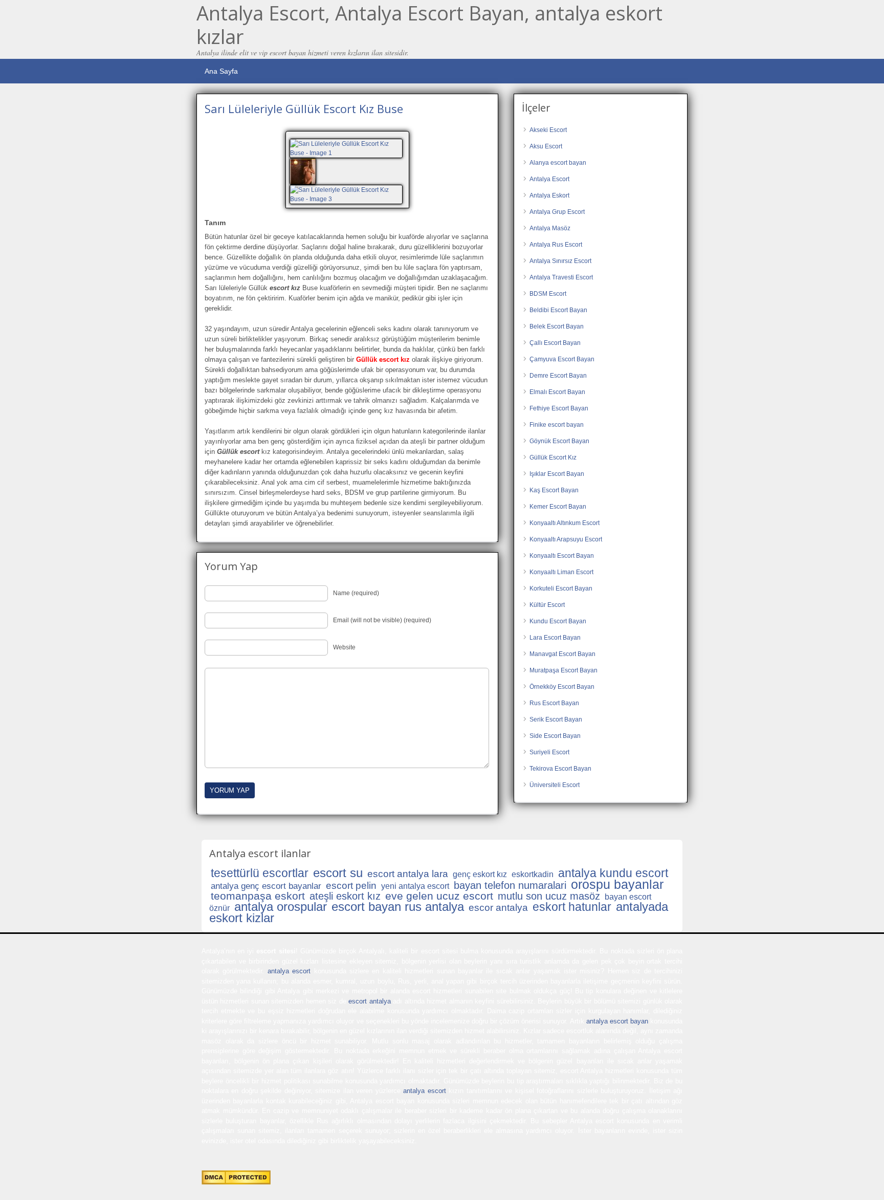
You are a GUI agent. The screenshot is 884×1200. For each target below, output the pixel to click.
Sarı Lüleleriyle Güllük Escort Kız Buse (304, 108)
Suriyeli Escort (549, 752)
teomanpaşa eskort (258, 896)
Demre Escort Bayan (558, 375)
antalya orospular (280, 906)
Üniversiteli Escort (554, 785)
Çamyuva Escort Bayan (561, 359)
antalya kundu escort (613, 873)
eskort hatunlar (572, 906)
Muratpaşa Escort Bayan (563, 670)
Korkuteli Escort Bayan (560, 588)
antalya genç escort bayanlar (266, 886)
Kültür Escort (547, 604)
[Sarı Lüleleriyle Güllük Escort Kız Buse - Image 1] (347, 147)
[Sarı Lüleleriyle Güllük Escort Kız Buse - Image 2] (304, 170)
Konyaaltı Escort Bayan (561, 555)
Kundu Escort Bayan (557, 621)
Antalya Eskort (549, 195)
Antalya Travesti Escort (561, 277)
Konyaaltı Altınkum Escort (564, 523)
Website (344, 647)
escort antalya (369, 1001)
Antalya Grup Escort (557, 211)
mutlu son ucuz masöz (549, 896)
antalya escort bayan (617, 1021)
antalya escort (289, 971)
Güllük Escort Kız (553, 457)
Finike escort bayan (556, 424)
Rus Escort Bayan (554, 703)
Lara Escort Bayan (555, 637)
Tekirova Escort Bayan (560, 768)
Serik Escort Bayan (555, 719)
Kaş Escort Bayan (554, 490)
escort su (338, 873)
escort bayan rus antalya (398, 906)
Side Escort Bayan (555, 735)
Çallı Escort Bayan (555, 342)
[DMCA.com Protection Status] (236, 1182)
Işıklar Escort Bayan (556, 473)
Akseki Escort (548, 130)
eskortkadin (533, 874)
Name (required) (356, 593)
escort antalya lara (407, 873)
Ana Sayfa (221, 71)
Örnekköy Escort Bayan (561, 686)
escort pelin (351, 885)
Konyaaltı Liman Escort (561, 572)
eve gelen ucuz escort (439, 896)
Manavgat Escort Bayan (562, 654)
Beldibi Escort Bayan (558, 310)
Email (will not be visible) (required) (382, 620)
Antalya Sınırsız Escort (560, 261)
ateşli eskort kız (345, 896)
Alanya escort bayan (557, 162)
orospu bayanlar (617, 884)
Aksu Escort (545, 146)
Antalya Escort (549, 179)
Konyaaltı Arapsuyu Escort (565, 539)
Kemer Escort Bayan (557, 506)
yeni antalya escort (415, 886)
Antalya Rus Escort (555, 244)
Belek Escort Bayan (556, 326)
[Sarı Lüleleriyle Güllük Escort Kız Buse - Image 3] (347, 194)
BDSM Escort (547, 293)
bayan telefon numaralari (510, 885)
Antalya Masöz (549, 228)
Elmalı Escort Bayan (557, 392)
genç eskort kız (480, 874)
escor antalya (498, 907)
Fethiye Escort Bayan (558, 408)
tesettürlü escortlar (259, 873)
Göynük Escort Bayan (559, 441)
